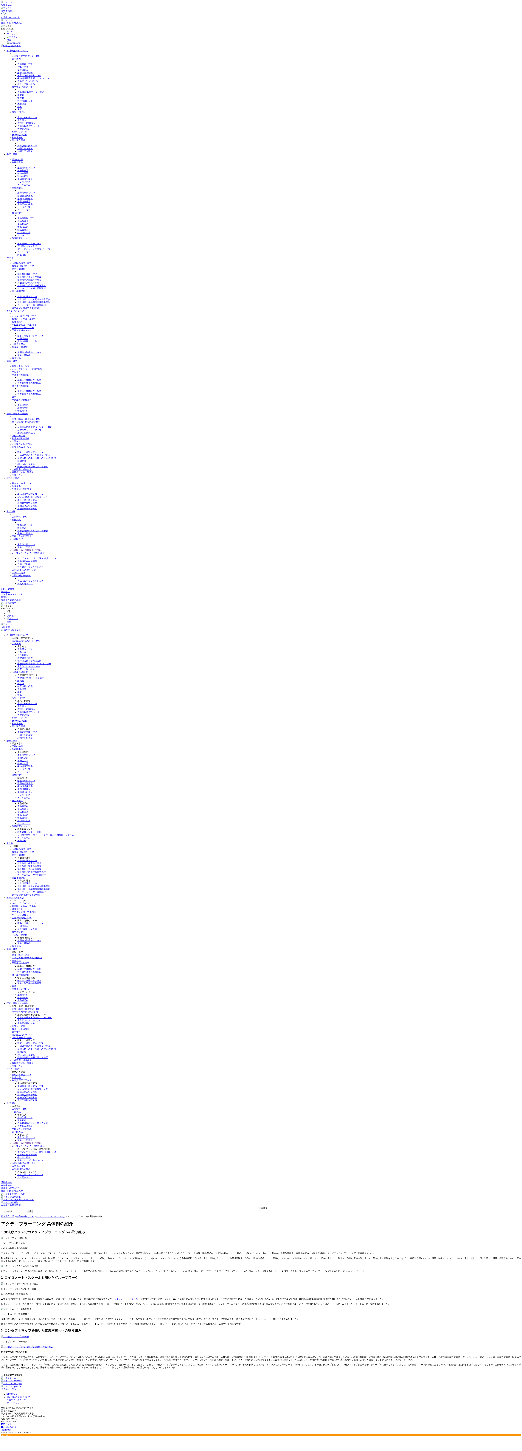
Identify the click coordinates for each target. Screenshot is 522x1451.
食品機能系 (22, 230)
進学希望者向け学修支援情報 (26, 308)
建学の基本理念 (25, 73)
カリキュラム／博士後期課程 (31, 305)
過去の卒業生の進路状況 (29, 383)
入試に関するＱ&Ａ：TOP (30, 581)
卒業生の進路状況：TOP (29, 380)
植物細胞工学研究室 (27, 506)
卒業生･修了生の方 (10, 1188)
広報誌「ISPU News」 (28, 123)
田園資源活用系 (25, 196)
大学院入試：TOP (26, 544)
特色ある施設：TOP (21, 483)
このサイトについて (16, 1400)
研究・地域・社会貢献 (17, 413)
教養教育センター (20, 238)
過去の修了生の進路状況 (29, 394)
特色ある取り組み (25, 1216)
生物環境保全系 (25, 199)
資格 (14, 397)
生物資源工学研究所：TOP (30, 494)
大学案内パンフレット (12, 594)
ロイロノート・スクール (126, 1299)
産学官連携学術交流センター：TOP (34, 427)
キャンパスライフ (15, 311)
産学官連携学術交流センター (26, 422)
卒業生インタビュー (22, 400)
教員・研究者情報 (20, 438)
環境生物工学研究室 (27, 500)
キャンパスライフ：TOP (24, 316)
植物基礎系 (22, 170)
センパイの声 (23, 182)
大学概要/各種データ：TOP (30, 92)
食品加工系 (22, 227)
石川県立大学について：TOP (26, 56)
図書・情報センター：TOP (30, 336)
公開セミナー (18, 475)
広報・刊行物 (18, 112)
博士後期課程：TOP (27, 296)
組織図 (20, 95)
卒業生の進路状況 (20, 375)
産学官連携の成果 (26, 433)
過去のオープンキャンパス (30, 567)
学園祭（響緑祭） (20, 347)
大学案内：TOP (24, 64)
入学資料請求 (18, 572)
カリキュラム (23, 185)
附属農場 (16, 486)
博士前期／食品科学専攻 (29, 283)
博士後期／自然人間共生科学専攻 (33, 299)
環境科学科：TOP (26, 193)
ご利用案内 (22, 338)
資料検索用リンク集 (27, 341)
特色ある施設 (13, 478)
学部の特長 (17, 159)
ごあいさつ (22, 67)
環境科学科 (17, 188)
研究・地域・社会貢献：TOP (26, 419)
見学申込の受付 (19, 134)
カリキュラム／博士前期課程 (31, 288)
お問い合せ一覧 (19, 132)
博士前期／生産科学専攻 (29, 277)
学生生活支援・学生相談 (24, 325)
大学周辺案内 (18, 344)
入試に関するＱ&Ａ (21, 575)
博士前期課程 (18, 269)
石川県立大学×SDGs (22, 444)
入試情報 (11, 511)
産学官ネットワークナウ (29, 430)
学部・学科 (12, 154)
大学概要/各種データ (22, 87)
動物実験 (21, 461)
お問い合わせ (7, 589)
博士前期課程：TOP (27, 274)
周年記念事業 (18, 140)
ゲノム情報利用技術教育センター (33, 497)
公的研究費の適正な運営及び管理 (33, 455)
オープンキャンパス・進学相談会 (28, 553)
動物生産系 (22, 176)
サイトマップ (13, 1403)
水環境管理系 (23, 201)
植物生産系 (22, 173)
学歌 (19, 106)
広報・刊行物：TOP (27, 117)
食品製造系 (22, 224)
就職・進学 (12, 361)
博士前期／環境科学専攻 (29, 280)
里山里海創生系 (25, 204)
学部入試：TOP (24, 525)
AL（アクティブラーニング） (50, 1216)
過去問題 (21, 528)
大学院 (10, 258)
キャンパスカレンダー (23, 327)
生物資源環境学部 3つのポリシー (34, 78)
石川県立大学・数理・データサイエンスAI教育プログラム (45, 835)
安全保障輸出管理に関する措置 (32, 466)
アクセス (7, 1424)
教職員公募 (17, 137)
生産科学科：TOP (26, 168)
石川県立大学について (17, 50)
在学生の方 (6, 1185)
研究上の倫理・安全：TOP (30, 452)
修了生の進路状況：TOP (29, 391)
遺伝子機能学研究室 (27, 508)
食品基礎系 (22, 221)
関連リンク (12, 1394)
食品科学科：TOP (26, 218)
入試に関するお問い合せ (24, 570)
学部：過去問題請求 (22, 536)
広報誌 (4, 597)
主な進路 (16, 372)
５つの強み (22, 70)
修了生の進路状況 (20, 386)
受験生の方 (6, 1182)
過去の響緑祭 (23, 355)
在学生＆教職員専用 (11, 600)
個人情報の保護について (18, 1397)
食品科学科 (17, 213)
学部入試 (16, 519)
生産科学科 (17, 162)
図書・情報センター (22, 330)
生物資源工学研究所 (22, 489)
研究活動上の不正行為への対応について (37, 458)
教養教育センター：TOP (29, 243)
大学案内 (16, 59)
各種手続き (17, 322)
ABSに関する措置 (26, 464)
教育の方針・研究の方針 (29, 75)
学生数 (20, 98)
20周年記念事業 (25, 151)
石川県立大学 (7, 1216)
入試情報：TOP (19, 517)
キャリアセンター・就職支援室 (27, 369)
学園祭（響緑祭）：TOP (29, 352)
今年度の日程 (23, 564)
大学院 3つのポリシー (28, 81)
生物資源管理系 (25, 179)
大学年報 (16, 441)
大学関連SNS (23, 129)
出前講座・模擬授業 (22, 469)
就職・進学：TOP (20, 366)
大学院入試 (17, 539)
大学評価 (21, 103)
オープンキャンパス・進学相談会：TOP (36, 558)
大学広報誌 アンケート (28, 126)
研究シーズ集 (18, 435)
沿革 (19, 109)
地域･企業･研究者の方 (12, 1191)
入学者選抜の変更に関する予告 (32, 530)
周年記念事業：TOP (27, 146)
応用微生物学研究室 (27, 503)
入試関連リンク (25, 583)
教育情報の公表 (25, 101)
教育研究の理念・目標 (23, 266)
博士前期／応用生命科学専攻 (31, 285)
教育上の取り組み (26, 84)
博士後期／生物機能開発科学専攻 (33, 302)
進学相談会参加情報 (27, 561)
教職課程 (21, 255)
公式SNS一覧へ (8, 1389)
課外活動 (16, 358)
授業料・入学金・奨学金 (24, 319)
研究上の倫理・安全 (22, 447)
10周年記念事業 (25, 148)
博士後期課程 (18, 291)
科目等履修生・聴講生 (23, 472)
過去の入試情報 (25, 533)
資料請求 (5, 591)
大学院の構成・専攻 (22, 263)
